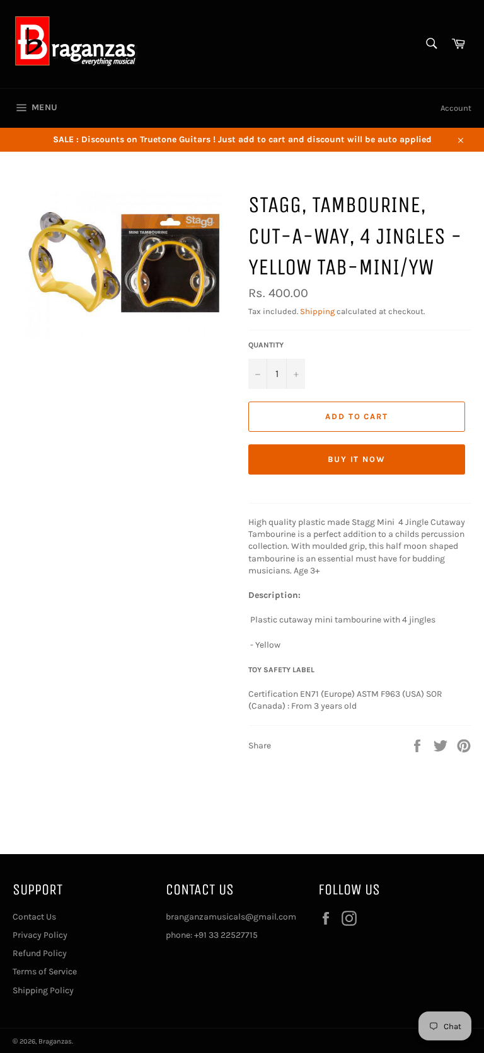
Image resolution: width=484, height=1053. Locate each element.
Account (456, 108)
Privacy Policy (40, 935)
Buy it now (357, 459)
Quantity (266, 345)
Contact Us (34, 916)
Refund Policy (40, 953)
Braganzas (55, 1041)
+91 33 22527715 (226, 935)
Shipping (317, 311)
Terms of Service (45, 971)
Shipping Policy (43, 990)
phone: (180, 935)
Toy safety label (281, 669)
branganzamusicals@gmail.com (231, 916)
